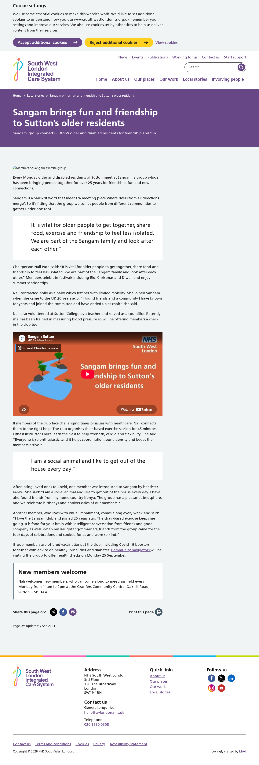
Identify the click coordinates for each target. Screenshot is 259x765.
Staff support (235, 57)
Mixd (242, 751)
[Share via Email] (73, 612)
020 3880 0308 (96, 724)
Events (137, 57)
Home (101, 79)
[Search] (241, 67)
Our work (168, 79)
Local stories (195, 79)
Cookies (82, 744)
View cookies (166, 42)
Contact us (211, 57)
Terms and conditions (53, 744)
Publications (158, 57)
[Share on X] (53, 612)
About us (121, 79)
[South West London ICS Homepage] (36, 70)
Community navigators (131, 550)
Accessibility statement (128, 744)
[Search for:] (211, 67)
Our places (144, 79)
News (122, 57)
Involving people (228, 79)
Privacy (99, 744)
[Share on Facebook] (63, 612)
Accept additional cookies (42, 42)
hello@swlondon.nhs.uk (104, 712)
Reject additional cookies (114, 42)
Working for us (184, 57)
